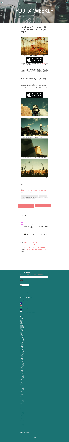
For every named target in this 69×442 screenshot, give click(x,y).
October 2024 (22, 340)
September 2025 (22, 329)
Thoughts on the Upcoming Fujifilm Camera (26, 297)
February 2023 (22, 360)
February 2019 (22, 408)
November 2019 (22, 399)
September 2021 (22, 377)
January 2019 (21, 409)
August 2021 (21, 378)
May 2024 (21, 345)
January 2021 (21, 385)
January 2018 (21, 421)
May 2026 (21, 321)
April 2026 (21, 322)
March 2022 (21, 371)
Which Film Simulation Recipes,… (31, 310)
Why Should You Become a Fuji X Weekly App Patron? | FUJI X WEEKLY (35, 247)
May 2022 (21, 369)
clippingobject (24, 310)
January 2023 (21, 361)
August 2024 (21, 342)
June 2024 (21, 344)
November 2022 (22, 363)
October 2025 (22, 328)
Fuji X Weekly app (43, 63)
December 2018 (22, 410)
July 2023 (21, 355)
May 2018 (21, 417)
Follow (21, 280)
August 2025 (21, 330)
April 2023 (21, 358)
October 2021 (22, 376)
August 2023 (21, 354)
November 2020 (22, 387)
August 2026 (21, 318)
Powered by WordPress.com (34, 437)
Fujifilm (42, 197)
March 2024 (21, 347)
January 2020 (21, 397)
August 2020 (21, 390)
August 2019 (21, 402)
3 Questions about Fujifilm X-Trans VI (25, 294)
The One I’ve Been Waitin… (31, 312)
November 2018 (22, 411)
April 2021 (21, 382)
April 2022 (21, 370)
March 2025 (21, 335)
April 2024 (21, 346)
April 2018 (21, 418)
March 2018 (21, 419)
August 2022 (21, 366)
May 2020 (21, 393)
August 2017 (21, 426)
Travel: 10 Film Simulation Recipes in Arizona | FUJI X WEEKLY (33, 242)
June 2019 (21, 404)
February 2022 (22, 372)
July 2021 (21, 379)
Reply (24, 231)
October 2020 (22, 388)
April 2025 (21, 334)
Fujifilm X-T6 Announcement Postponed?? (25, 292)
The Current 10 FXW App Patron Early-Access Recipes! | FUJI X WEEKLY (35, 249)
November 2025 (22, 327)
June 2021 (21, 380)
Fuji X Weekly (23, 197)
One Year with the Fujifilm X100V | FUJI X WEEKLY (32, 244)
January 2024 (21, 349)
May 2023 (21, 357)
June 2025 (21, 332)
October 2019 (22, 400)
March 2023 (21, 359)
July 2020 (21, 391)
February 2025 (22, 336)
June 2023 (21, 356)
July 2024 (21, 343)
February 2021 (22, 384)
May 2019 (21, 405)
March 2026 (21, 323)
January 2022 (21, 373)
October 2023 (22, 352)
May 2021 (21, 381)
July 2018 (21, 415)
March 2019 (21, 407)
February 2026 (22, 324)
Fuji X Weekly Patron (36, 197)
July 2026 (21, 319)
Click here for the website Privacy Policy (25, 432)
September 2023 (22, 353)
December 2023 (22, 350)
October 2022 (22, 364)
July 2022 (21, 367)
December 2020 (22, 386)
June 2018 (21, 416)
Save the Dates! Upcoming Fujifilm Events (25, 295)
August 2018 (21, 414)
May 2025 (21, 333)
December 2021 (22, 374)
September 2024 (22, 341)
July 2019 (21, 403)
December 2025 (22, 326)
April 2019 (21, 406)
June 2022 (21, 368)
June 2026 (21, 320)
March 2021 (21, 383)
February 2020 (22, 396)
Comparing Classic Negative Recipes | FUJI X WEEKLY (32, 245)
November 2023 (22, 351)
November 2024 (22, 339)
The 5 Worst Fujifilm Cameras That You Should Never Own (43, 205)
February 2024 (22, 348)
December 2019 (22, 398)
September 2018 (22, 413)
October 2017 (22, 424)
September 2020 (22, 389)
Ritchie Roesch (28, 233)
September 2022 (22, 365)
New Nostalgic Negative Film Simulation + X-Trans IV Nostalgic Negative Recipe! (25, 206)
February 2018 (22, 420)
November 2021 (22, 375)
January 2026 (21, 325)
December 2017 (22, 422)
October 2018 (22, 412)
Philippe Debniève (26, 222)
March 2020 (21, 395)
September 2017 (22, 425)
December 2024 (22, 338)
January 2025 (21, 337)
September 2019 (22, 401)
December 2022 (22, 362)
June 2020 (21, 392)
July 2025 (21, 331)
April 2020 (21, 394)
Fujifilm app (46, 197)
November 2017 (22, 423)
